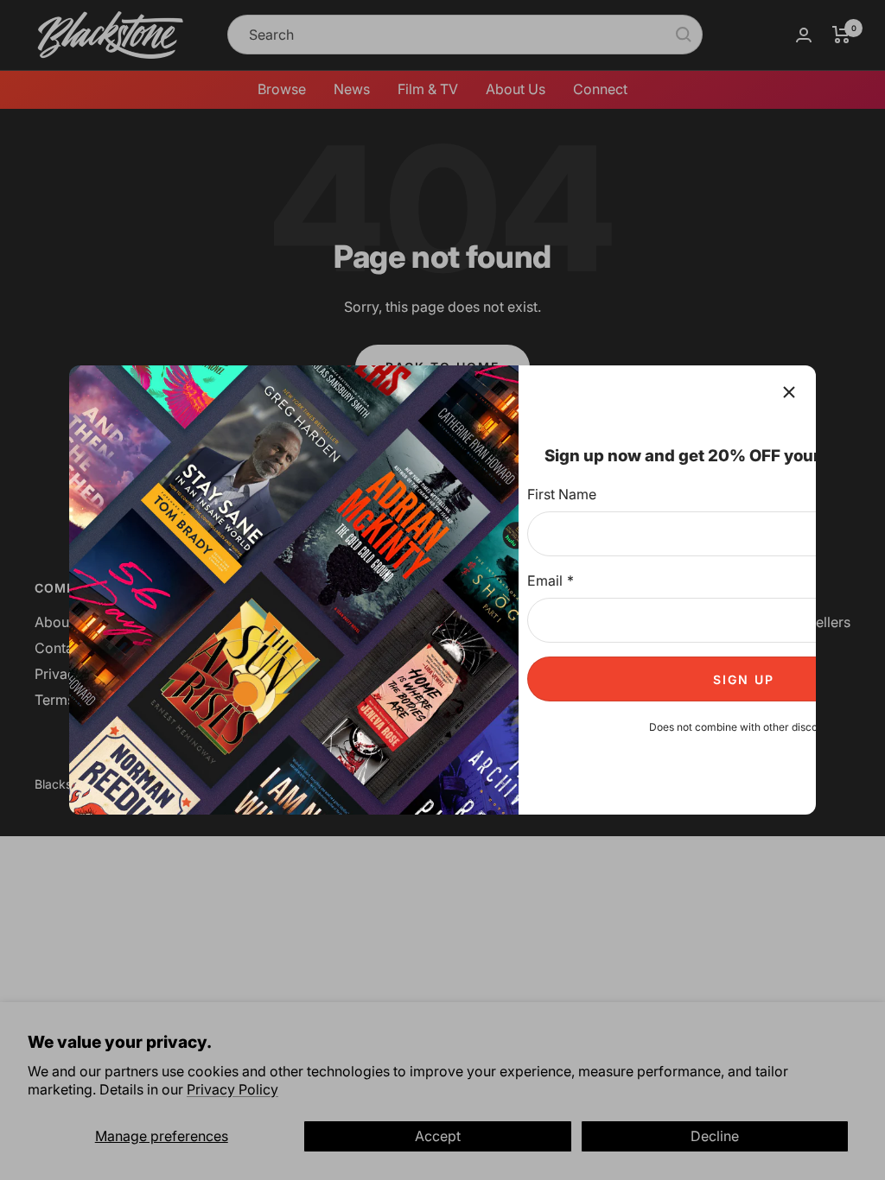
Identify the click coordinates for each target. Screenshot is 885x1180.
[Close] (789, 392)
